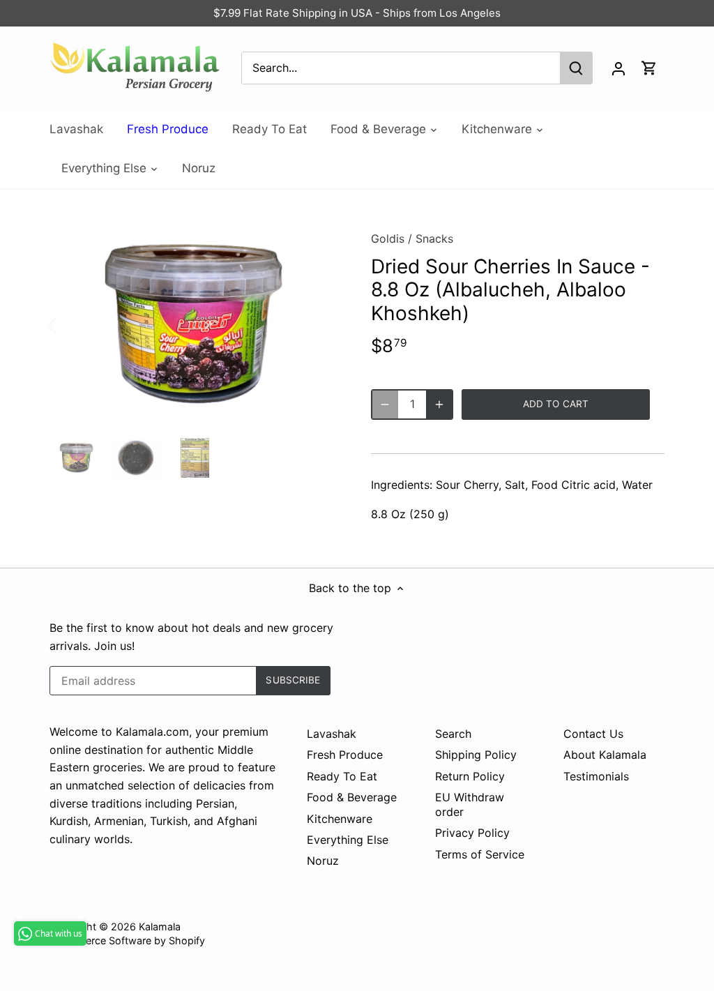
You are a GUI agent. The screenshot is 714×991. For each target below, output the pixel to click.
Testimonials (596, 776)
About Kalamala (604, 755)
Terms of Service (479, 854)
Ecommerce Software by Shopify (127, 940)
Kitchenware (339, 819)
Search (453, 734)
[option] (193, 324)
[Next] (316, 324)
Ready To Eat (342, 776)
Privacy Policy (472, 833)
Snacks (434, 238)
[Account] (618, 68)
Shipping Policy (476, 755)
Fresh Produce (345, 755)
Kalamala (160, 926)
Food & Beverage (352, 797)
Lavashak (331, 734)
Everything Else (347, 840)
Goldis (387, 238)
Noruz (323, 861)
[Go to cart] (649, 68)
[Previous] (70, 324)
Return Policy (470, 776)
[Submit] (576, 68)
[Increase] (439, 404)
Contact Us (593, 734)
